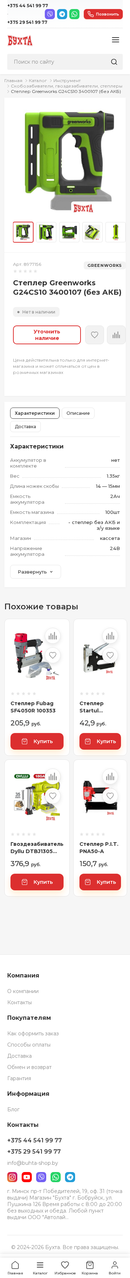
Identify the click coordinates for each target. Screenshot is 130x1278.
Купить (43, 741)
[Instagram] (12, 1177)
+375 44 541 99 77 (27, 5)
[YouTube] (27, 1177)
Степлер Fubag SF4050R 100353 (33, 707)
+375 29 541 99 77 (27, 22)
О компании (23, 991)
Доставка (25, 426)
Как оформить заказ (33, 1033)
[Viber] (50, 14)
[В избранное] (94, 334)
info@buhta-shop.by (32, 1163)
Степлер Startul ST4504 (91, 707)
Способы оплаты (29, 1044)
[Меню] (115, 40)
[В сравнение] (53, 636)
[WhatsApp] (74, 14)
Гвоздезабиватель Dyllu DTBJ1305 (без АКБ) (37, 848)
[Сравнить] (116, 334)
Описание (78, 413)
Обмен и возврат (29, 1067)
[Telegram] (62, 14)
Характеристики (35, 413)
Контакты (19, 1002)
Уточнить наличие (47, 334)
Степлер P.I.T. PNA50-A (98, 848)
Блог (13, 1109)
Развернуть (32, 572)
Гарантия (19, 1078)
